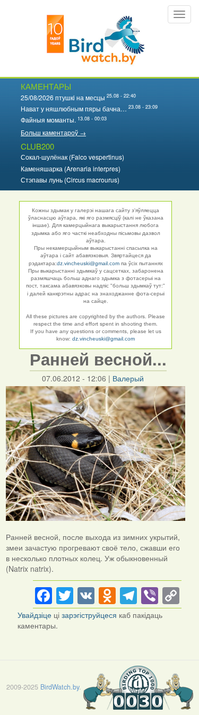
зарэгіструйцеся (89, 614)
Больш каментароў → (53, 132)
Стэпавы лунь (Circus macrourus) (70, 179)
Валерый (128, 378)
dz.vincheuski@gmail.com (88, 263)
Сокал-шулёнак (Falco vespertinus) (72, 156)
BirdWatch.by (59, 687)
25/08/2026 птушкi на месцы (63, 97)
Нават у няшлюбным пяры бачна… (74, 108)
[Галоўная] (96, 38)
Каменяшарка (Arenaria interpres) (70, 168)
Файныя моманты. (48, 119)
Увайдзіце (34, 614)
